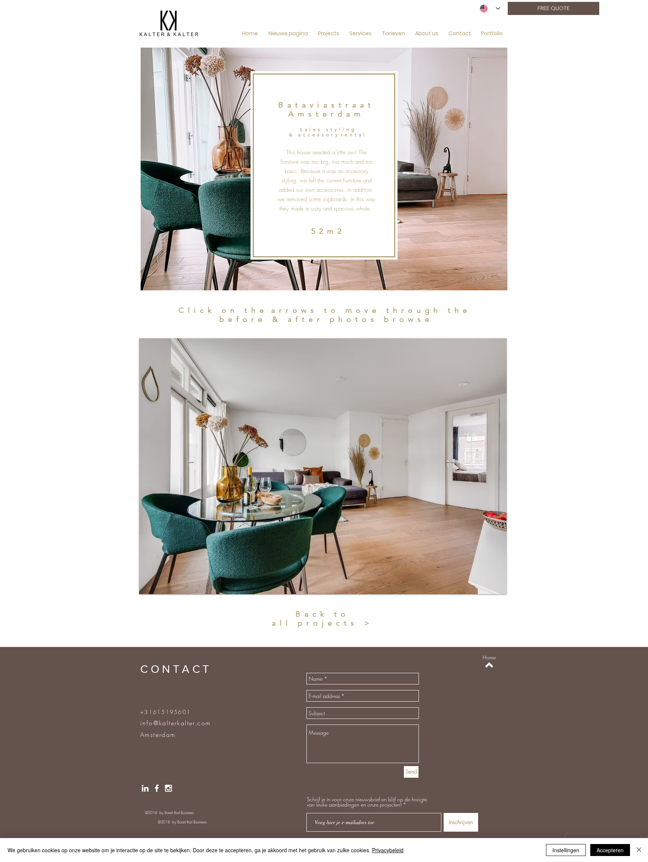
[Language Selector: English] (490, 8)
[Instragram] (168, 788)
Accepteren (610, 850)
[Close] (639, 850)
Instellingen (565, 850)
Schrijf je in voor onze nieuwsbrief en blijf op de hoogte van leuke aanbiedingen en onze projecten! (367, 802)
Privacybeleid (388, 850)
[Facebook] (157, 788)
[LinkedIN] (145, 788)
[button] (323, 466)
